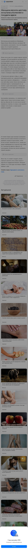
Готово (14, 546)
